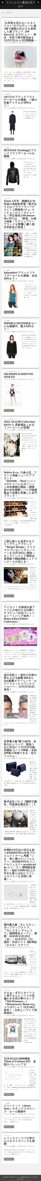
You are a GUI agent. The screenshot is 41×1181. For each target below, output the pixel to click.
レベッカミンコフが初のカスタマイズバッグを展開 (19, 1140)
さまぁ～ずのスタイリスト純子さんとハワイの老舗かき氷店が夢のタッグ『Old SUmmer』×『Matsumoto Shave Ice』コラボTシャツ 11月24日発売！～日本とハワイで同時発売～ (20, 1003)
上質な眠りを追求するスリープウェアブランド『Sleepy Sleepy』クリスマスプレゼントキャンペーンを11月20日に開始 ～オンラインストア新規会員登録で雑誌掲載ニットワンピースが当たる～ (20, 551)
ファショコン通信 (10, 42)
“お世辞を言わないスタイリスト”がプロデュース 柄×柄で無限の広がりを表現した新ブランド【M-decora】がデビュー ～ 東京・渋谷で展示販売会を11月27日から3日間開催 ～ (20, 31)
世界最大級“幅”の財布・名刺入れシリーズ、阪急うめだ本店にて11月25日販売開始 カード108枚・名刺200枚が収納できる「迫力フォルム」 (20, 748)
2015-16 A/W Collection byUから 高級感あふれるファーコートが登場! (19, 424)
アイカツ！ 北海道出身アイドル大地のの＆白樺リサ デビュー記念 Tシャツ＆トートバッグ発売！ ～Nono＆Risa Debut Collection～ (19, 614)
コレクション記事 (8, 371)
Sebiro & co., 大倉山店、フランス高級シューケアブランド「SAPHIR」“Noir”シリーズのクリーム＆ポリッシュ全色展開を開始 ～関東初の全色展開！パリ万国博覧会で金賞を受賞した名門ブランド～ (20, 484)
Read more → (9, 85)
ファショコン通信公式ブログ (20, 4)
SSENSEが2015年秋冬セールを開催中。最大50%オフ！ (20, 326)
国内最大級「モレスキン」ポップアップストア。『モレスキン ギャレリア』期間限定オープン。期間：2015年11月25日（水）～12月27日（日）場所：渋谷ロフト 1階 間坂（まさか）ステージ (20, 935)
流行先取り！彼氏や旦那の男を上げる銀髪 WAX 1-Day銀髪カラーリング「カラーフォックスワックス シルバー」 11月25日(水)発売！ (20, 682)
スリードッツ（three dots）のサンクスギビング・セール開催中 (19, 1108)
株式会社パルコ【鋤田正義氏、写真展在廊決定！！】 (20, 803)
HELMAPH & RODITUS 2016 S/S (18, 375)
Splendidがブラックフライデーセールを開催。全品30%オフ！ (20, 275)
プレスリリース (8, 20)
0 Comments (30, 42)
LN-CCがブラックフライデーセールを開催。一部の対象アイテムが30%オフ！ (20, 101)
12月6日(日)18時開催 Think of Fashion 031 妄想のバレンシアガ (20, 1061)
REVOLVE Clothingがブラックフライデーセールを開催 (20, 153)
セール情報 (6, 94)
